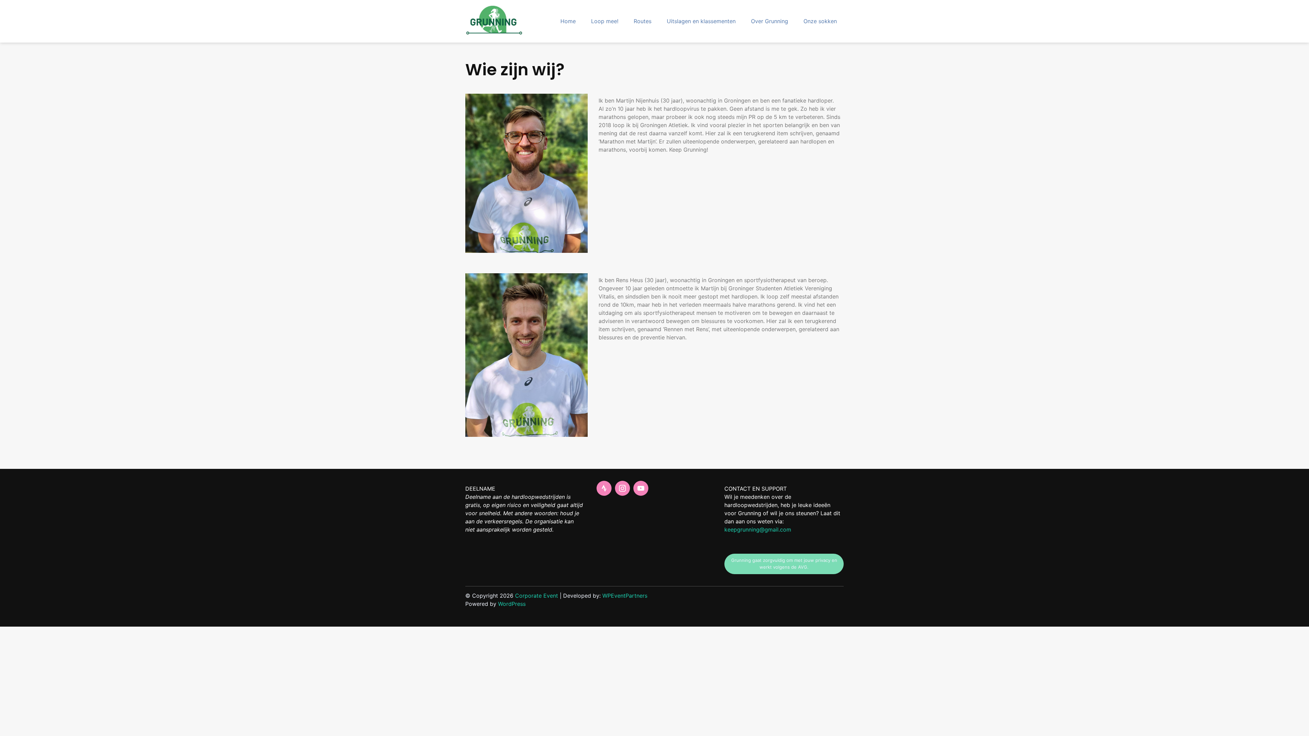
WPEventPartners (624, 595)
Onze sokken (820, 21)
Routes (642, 21)
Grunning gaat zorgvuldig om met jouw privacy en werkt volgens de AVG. (784, 563)
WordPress (512, 603)
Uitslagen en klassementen (701, 21)
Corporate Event (536, 595)
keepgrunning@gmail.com (757, 529)
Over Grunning (769, 21)
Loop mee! (604, 21)
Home (568, 21)
